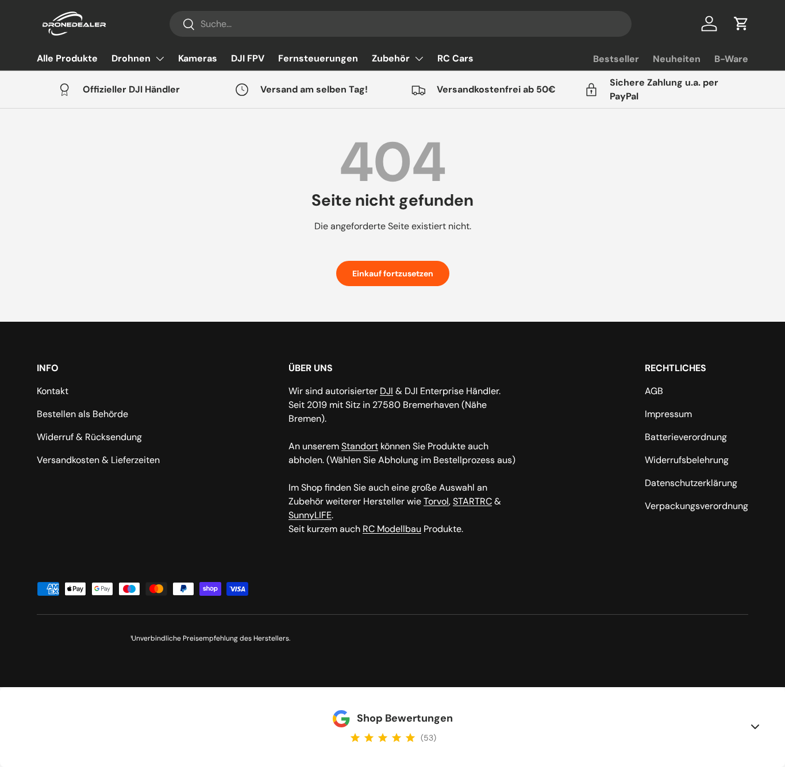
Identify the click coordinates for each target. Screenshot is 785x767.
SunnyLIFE (310, 515)
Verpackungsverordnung (696, 506)
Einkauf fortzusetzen (392, 273)
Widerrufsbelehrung (687, 460)
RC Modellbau (392, 529)
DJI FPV (247, 58)
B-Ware (731, 59)
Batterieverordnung (686, 437)
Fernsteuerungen (318, 58)
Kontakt (52, 391)
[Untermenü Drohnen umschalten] (160, 58)
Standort (359, 446)
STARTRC (472, 501)
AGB (654, 391)
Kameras (197, 58)
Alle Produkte (67, 58)
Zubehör (391, 58)
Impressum (668, 414)
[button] (741, 23)
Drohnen (131, 58)
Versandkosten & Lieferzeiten (98, 460)
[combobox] (400, 24)
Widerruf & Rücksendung (89, 437)
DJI (386, 391)
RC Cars (455, 58)
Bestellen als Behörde (82, 414)
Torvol (436, 501)
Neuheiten (677, 59)
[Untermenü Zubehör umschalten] (419, 58)
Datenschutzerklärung (691, 483)
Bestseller (616, 59)
